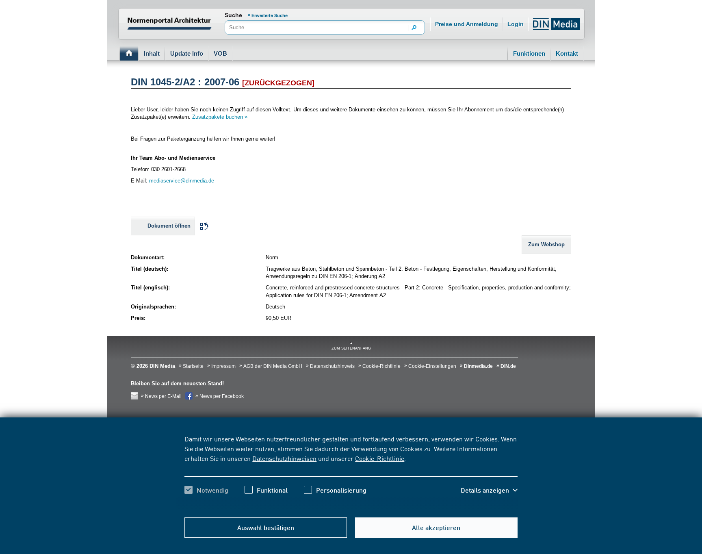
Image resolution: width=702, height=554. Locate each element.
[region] (350, 471)
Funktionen (529, 53)
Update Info (186, 53)
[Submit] (414, 28)
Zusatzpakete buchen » (219, 117)
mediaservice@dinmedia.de (181, 181)
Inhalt (152, 53)
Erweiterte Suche (269, 15)
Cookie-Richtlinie (379, 458)
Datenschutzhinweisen (284, 458)
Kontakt (567, 53)
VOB (220, 53)
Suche (233, 15)
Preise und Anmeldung (466, 24)
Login (515, 24)
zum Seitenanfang (351, 348)
